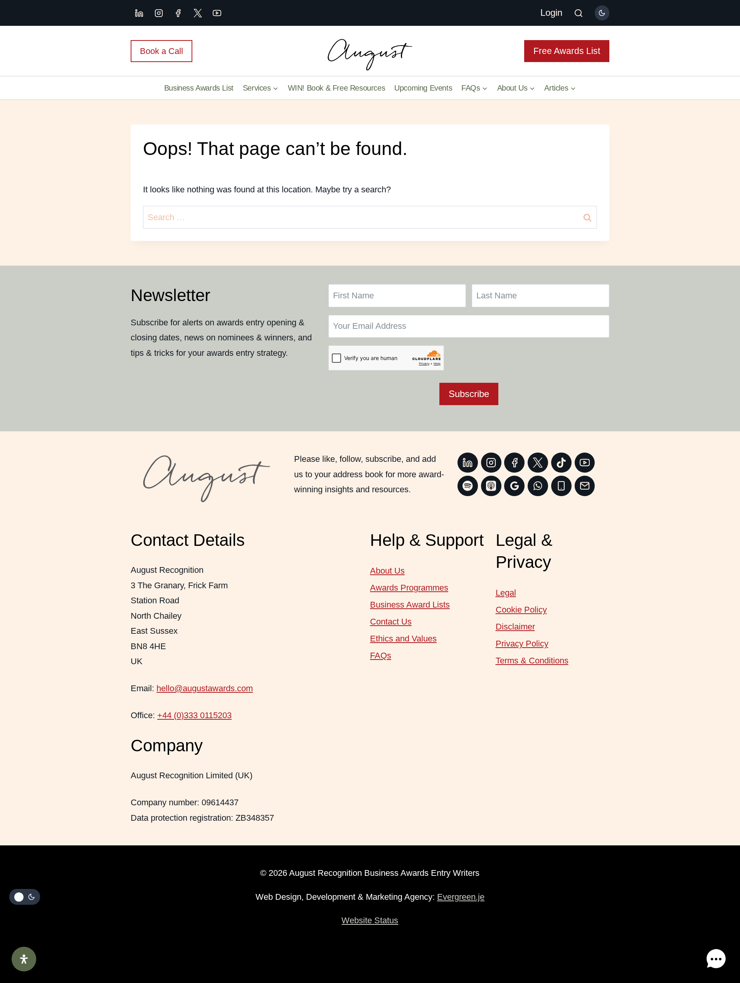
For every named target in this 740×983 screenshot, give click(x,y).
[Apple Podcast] (491, 486)
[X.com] (197, 13)
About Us (387, 571)
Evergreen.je (460, 897)
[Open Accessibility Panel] (24, 959)
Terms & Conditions (532, 660)
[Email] (585, 486)
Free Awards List (566, 51)
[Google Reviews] (514, 486)
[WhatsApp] (538, 486)
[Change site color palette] (602, 12)
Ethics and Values (403, 638)
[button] (716, 959)
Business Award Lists (410, 604)
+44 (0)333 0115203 (194, 715)
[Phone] (561, 486)
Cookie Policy (521, 609)
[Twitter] (538, 463)
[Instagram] (158, 13)
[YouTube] (217, 13)
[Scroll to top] (715, 934)
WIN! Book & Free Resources (336, 88)
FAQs (380, 655)
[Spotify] (467, 486)
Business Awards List (199, 88)
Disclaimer (515, 626)
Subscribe (469, 394)
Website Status (369, 920)
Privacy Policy (522, 643)
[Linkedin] (139, 13)
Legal (506, 593)
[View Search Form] (578, 14)
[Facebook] (178, 13)
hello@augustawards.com (204, 688)
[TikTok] (561, 463)
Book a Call (161, 51)
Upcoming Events (423, 88)
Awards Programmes (409, 587)
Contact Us (391, 621)
